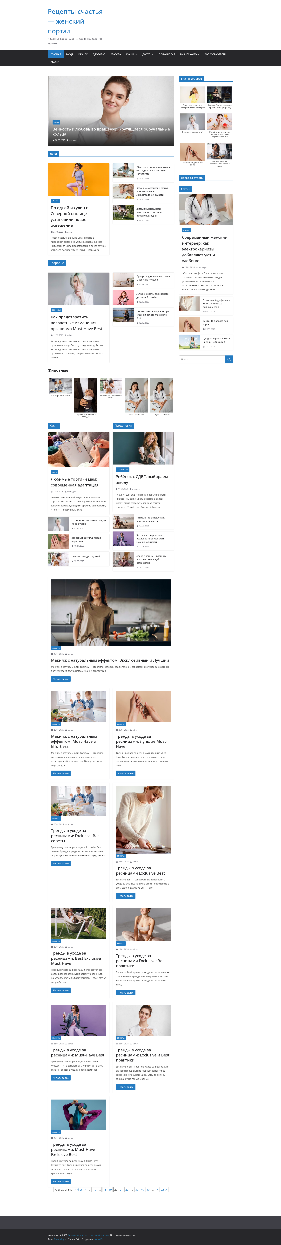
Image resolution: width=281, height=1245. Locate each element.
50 (148, 1189)
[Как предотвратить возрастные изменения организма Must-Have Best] (78, 289)
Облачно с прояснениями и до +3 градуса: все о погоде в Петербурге (153, 170)
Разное (83, 54)
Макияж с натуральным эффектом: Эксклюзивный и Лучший (110, 660)
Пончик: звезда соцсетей (86, 556)
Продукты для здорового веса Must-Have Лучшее (153, 278)
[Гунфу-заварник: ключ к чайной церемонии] (189, 342)
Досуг (146, 54)
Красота (115, 54)
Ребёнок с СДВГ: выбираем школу (142, 479)
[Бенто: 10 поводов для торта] (189, 325)
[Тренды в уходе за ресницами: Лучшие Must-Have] (143, 706)
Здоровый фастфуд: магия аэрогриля (86, 539)
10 (94, 1189)
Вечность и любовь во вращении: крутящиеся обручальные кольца (110, 131)
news (69, 231)
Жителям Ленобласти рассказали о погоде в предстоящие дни (148, 212)
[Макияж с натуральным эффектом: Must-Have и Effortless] (78, 706)
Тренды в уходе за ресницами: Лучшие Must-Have (141, 741)
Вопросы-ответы (215, 54)
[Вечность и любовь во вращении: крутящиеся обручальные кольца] (111, 78)
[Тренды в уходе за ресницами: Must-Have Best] (78, 1020)
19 (110, 1189)
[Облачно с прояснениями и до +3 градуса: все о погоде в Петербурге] (123, 172)
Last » (164, 1189)
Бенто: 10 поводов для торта (215, 322)
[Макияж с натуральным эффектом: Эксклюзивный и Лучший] (111, 612)
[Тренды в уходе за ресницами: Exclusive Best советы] (78, 801)
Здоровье (99, 54)
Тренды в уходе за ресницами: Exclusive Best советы (76, 835)
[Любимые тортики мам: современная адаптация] (78, 449)
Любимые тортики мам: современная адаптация (75, 482)
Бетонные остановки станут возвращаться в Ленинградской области (152, 191)
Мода (69, 54)
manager (72, 140)
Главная (55, 54)
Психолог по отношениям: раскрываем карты (151, 519)
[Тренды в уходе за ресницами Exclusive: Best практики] (143, 925)
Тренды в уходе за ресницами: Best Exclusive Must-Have (76, 958)
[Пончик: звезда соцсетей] (58, 559)
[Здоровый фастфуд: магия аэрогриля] (58, 542)
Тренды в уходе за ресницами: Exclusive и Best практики (142, 1055)
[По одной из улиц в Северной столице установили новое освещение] (78, 179)
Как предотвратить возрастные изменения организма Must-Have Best (76, 322)
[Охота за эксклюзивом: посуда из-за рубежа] (58, 524)
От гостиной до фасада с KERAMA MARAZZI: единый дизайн (216, 303)
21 (121, 1189)
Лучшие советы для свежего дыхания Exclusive (152, 295)
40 (142, 1189)
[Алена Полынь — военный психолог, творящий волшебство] (123, 561)
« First (78, 1189)
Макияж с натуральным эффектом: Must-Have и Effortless (74, 741)
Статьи (54, 62)
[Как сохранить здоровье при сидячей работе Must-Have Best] (123, 317)
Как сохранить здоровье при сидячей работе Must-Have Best (152, 315)
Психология (167, 54)
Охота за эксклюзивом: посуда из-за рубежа (89, 522)
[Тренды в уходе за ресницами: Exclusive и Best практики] (143, 1020)
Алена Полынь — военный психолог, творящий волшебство (151, 559)
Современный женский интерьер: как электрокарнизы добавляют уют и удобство (204, 249)
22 (126, 1189)
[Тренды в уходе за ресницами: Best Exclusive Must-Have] (78, 923)
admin (70, 335)
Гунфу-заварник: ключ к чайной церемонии (216, 340)
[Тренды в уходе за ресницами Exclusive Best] (143, 820)
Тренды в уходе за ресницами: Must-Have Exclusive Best (73, 1149)
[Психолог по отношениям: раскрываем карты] (123, 522)
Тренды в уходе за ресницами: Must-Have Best (77, 1052)
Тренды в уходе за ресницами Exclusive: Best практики (141, 960)
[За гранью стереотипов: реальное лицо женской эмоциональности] (123, 540)
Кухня (130, 54)
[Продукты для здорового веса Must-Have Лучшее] (123, 280)
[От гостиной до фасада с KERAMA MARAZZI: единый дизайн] (189, 305)
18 (104, 1189)
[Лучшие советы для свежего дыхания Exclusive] (123, 298)
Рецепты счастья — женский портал (75, 21)
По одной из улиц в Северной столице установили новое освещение (69, 216)
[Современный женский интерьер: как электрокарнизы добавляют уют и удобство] (206, 209)
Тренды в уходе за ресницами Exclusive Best (140, 870)
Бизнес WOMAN (189, 54)
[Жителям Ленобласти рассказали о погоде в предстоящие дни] (123, 214)
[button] (135, 54)
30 (136, 1189)
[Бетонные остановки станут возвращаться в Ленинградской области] (123, 193)
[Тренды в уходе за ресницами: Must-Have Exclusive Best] (78, 1115)
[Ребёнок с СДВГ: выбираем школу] (143, 448)
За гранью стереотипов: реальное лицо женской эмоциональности (150, 539)
